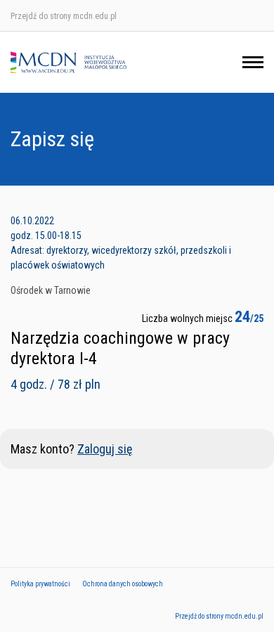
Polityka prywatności (40, 584)
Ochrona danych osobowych (122, 584)
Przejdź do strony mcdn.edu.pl (64, 16)
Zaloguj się (104, 448)
